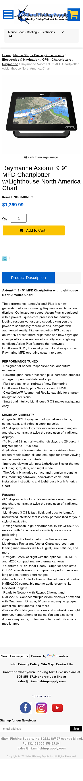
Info (13, 664)
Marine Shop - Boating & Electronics (38, 55)
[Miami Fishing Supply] (26, 713)
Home (6, 55)
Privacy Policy (28, 664)
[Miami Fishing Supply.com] (57, 711)
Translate (62, 656)
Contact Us (64, 664)
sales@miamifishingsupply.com (41, 681)
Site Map (47, 664)
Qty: (5, 219)
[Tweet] (4, 259)
